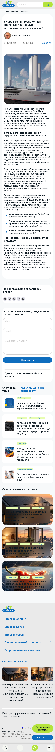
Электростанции (25, 508)
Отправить (27, 360)
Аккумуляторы (22, 418)
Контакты (42, 737)
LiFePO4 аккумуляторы (24, 398)
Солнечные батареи (38, 508)
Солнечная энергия (12, 508)
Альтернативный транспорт (17, 11)
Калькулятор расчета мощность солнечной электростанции (26, 715)
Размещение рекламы (43, 728)
